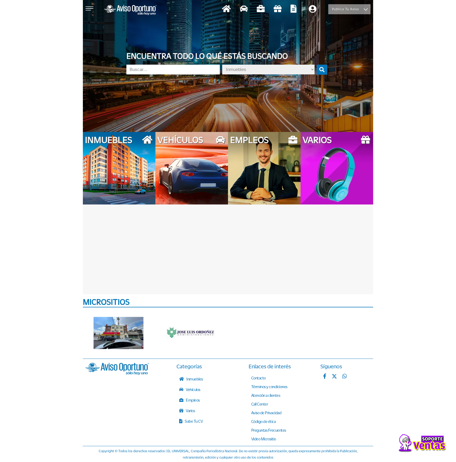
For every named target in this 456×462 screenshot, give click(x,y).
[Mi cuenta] (312, 9)
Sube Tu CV (193, 421)
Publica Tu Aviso (345, 9)
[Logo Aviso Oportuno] (130, 10)
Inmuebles (194, 379)
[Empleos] (261, 9)
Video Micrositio (263, 439)
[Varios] (278, 9)
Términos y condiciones (269, 386)
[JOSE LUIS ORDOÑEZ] (191, 333)
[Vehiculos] (244, 9)
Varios (190, 410)
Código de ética (263, 421)
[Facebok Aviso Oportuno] (325, 377)
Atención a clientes (265, 395)
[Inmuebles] (226, 9)
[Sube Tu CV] (294, 9)
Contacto (258, 378)
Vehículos (192, 389)
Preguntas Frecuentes (268, 430)
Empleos (192, 400)
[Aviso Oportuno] (117, 373)
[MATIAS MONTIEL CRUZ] (118, 333)
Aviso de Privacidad (266, 413)
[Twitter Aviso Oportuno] (334, 377)
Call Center (259, 404)
